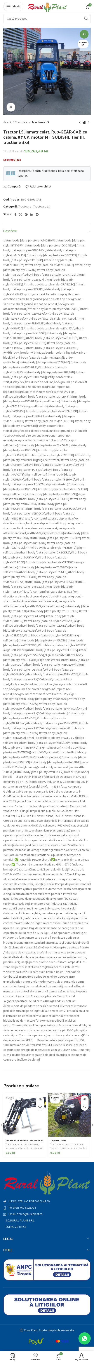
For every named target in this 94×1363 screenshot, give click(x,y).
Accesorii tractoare (27, 1145)
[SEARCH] (86, 18)
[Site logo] (47, 6)
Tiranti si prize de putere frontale (68, 1148)
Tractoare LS (40, 122)
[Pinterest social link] (26, 214)
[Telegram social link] (37, 214)
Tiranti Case (58, 1140)
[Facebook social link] (15, 214)
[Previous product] (80, 122)
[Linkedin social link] (31, 214)
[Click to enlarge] (11, 107)
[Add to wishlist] (40, 1107)
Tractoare (21, 122)
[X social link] (20, 214)
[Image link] (47, 1182)
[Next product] (88, 122)
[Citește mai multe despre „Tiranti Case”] (85, 1099)
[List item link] (47, 1208)
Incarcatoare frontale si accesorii (23, 1148)
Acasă (7, 122)
